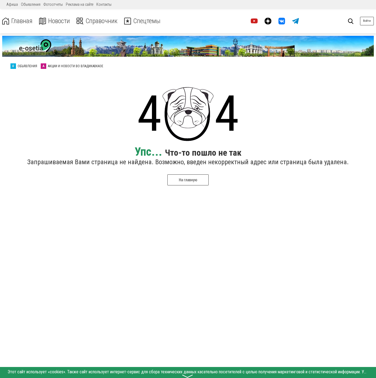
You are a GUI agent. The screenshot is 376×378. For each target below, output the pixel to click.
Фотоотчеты (53, 4)
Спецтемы (146, 21)
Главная (21, 21)
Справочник (102, 21)
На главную (188, 180)
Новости (59, 21)
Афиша (12, 4)
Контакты (103, 4)
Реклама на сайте (79, 4)
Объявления (30, 4)
